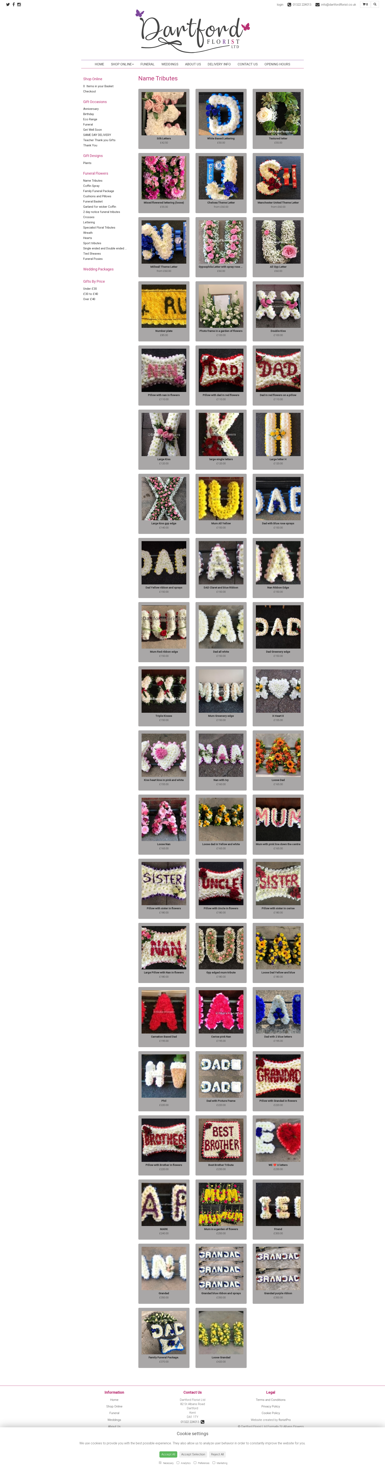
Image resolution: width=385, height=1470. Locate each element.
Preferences (203, 1463)
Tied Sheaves (92, 253)
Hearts (87, 238)
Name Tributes (92, 180)
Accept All (168, 1454)
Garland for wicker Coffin (99, 207)
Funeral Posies (93, 259)
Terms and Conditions (271, 1400)
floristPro (285, 1420)
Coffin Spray (91, 186)
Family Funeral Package (98, 191)
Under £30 (90, 289)
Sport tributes (92, 243)
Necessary (168, 1463)
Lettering (89, 222)
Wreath (88, 233)
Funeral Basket (93, 201)
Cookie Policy (271, 1413)
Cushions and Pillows (97, 196)
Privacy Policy (270, 1406)
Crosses (88, 217)
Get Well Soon (92, 130)
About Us (193, 64)
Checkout (89, 91)
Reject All (217, 1454)
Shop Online (121, 64)
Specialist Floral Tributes (99, 227)
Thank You (90, 145)
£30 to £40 (90, 294)
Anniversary (91, 109)
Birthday (88, 114)
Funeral (148, 64)
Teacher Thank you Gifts (99, 140)
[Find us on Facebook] (14, 4)
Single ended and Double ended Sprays (108, 248)
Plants (87, 163)
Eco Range (90, 119)
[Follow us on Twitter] (9, 4)
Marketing (221, 1463)
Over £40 (89, 299)
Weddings (169, 64)
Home (99, 64)
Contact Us (248, 64)
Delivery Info (219, 64)
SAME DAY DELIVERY (97, 135)
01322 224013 (191, 1422)
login (280, 4)
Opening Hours (277, 64)
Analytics (185, 1463)
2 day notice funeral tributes (101, 212)
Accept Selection (193, 1454)
